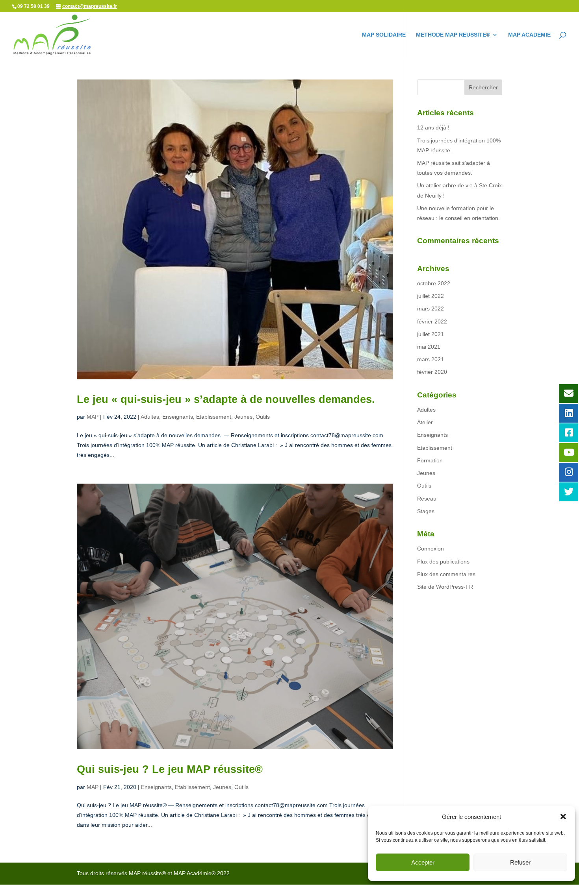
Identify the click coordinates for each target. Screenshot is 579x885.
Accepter (422, 862)
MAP (92, 417)
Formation (430, 460)
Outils (263, 417)
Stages (425, 511)
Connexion (430, 548)
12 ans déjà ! (433, 127)
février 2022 (432, 321)
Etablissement (213, 417)
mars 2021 (430, 359)
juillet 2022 (430, 296)
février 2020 (432, 372)
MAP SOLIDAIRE (384, 35)
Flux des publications (443, 561)
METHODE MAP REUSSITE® (453, 35)
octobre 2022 (433, 283)
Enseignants (177, 417)
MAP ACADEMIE (529, 35)
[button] (563, 816)
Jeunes (243, 417)
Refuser (520, 862)
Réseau (426, 498)
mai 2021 (428, 347)
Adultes (150, 417)
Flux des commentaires (446, 574)
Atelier (425, 422)
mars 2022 (430, 308)
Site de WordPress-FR (445, 587)
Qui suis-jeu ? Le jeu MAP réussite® (170, 769)
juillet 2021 (430, 334)
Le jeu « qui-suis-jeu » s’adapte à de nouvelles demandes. (226, 399)
